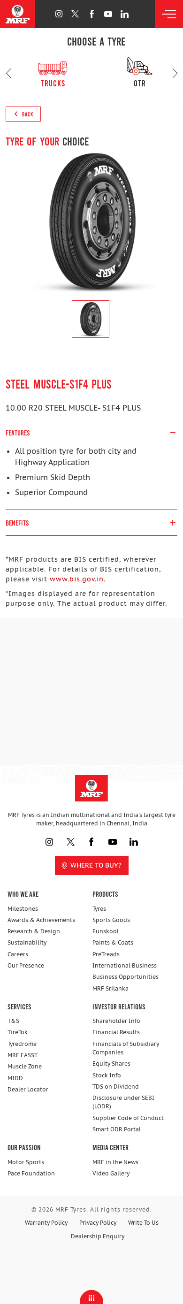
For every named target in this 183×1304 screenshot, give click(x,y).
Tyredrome (22, 1043)
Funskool (105, 931)
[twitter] (75, 14)
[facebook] (92, 14)
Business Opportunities (125, 976)
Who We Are (23, 893)
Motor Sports (26, 1162)
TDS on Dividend (115, 1086)
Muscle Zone (25, 1066)
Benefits (17, 522)
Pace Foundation (31, 1173)
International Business (124, 965)
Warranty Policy (46, 1222)
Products (105, 893)
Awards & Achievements (41, 919)
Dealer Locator (28, 1089)
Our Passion (24, 1147)
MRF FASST (23, 1055)
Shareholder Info (116, 1020)
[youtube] (108, 14)
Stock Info (106, 1075)
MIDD (15, 1078)
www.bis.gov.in (77, 579)
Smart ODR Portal (116, 1129)
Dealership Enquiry (97, 1236)
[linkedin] (124, 14)
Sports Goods (111, 919)
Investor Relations (118, 1006)
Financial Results (116, 1032)
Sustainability (27, 942)
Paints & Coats (112, 942)
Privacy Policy (97, 1222)
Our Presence (26, 965)
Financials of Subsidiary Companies (125, 1048)
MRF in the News (115, 1162)
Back (27, 114)
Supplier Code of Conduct (128, 1117)
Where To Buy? (96, 865)
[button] (8, 73)
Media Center (110, 1147)
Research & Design (34, 931)
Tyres (99, 908)
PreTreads (106, 954)
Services (19, 1006)
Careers (18, 954)
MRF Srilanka (110, 988)
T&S (13, 1020)
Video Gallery (111, 1173)
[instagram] (59, 14)
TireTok (18, 1032)
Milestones (23, 908)
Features (18, 432)
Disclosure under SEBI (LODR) (123, 1102)
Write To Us (143, 1222)
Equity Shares (111, 1063)
